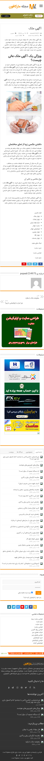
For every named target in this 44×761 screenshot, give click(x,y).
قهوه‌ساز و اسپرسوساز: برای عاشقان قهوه (26, 557)
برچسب (11, 452)
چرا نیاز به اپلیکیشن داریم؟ (14, 302)
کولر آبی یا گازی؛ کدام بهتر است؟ (29, 496)
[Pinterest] (22, 607)
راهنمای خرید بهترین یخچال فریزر (28, 545)
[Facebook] (31, 607)
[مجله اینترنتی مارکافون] (22, 7)
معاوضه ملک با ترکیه (33, 741)
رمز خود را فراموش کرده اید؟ (32, 597)
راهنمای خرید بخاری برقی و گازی (29, 502)
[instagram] (18, 607)
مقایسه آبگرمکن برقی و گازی (30, 477)
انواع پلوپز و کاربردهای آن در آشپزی (28, 533)
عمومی (12, 33)
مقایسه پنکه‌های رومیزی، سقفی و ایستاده (26, 489)
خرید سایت (37, 248)
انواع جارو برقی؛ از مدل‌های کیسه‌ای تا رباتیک (25, 520)
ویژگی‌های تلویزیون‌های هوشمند (29, 465)
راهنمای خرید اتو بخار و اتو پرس (29, 514)
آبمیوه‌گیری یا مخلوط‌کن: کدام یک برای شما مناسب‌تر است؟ (20, 563)
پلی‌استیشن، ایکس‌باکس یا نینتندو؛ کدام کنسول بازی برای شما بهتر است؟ (21, 458)
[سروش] (9, 606)
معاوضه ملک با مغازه (32, 297)
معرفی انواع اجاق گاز (32, 539)
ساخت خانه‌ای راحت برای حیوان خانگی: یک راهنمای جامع (21, 551)
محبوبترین (29, 452)
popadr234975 (35, 33)
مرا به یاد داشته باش (24, 593)
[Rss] (35, 607)
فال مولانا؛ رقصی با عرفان (31, 729)
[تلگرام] (13, 607)
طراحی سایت (37, 253)
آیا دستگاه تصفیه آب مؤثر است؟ (29, 471)
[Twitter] (26, 607)
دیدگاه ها (20, 452)
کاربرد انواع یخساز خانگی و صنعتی (28, 508)
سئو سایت (38, 258)
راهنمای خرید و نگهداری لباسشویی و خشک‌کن (24, 526)
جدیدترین (39, 452)
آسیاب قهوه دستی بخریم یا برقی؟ (29, 483)
